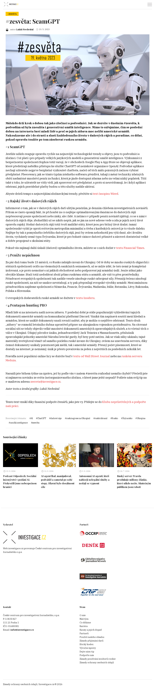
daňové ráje (56, 418)
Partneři (84, 633)
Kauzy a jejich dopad (91, 629)
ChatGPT (41, 418)
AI (32, 418)
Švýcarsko (127, 418)
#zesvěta (12, 14)
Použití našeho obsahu (92, 637)
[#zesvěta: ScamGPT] (77, 74)
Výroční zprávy (88, 647)
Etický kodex (86, 644)
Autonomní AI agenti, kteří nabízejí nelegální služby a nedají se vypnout (94, 479)
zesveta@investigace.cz (45, 381)
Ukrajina (141, 418)
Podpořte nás (87, 655)
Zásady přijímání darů (91, 640)
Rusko (115, 418)
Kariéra (84, 626)
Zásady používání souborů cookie (98, 658)
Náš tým (84, 618)
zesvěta (35, 422)
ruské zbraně (101, 418)
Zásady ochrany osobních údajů (97, 662)
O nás (83, 615)
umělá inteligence (19, 422)
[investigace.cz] (11, 4)
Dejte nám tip (87, 651)
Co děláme (85, 622)
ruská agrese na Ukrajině (78, 418)
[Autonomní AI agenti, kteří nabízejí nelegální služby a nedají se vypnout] (96, 455)
